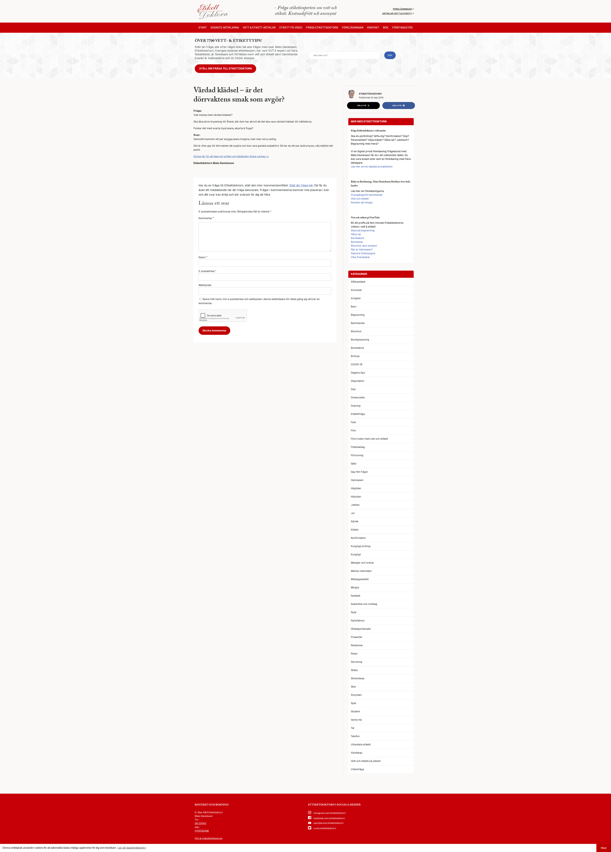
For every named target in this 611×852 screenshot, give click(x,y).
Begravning (358, 314)
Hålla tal (356, 234)
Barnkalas (357, 241)
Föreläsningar (402, 9)
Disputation (357, 380)
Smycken (356, 694)
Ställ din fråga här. (301, 185)
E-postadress (207, 271)
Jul (353, 513)
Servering (356, 661)
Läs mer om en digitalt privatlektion (372, 166)
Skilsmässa (357, 678)
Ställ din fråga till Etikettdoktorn (225, 68)
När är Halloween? (362, 249)
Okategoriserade (361, 628)
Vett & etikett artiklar (259, 27)
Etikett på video (290, 27)
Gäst (353, 463)
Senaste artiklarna (225, 27)
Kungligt (356, 554)
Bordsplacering (360, 339)
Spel (353, 703)
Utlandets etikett (361, 744)
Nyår (354, 612)
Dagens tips (358, 372)
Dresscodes (358, 397)
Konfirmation (358, 537)
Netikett (355, 595)
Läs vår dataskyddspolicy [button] (132, 847)
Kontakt (373, 27)
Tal (352, 727)
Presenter (356, 637)
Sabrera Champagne (363, 253)
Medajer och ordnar (362, 562)
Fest (353, 422)
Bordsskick (357, 238)
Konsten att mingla (362, 202)
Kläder (355, 529)
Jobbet (355, 504)
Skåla (354, 670)
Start (202, 27)
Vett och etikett (360, 198)
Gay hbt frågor (359, 471)
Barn (353, 306)
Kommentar (206, 218)
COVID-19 (356, 364)
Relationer (357, 645)
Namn (203, 257)
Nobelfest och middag (364, 604)
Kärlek (354, 521)
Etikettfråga (358, 414)
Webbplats (205, 285)
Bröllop (355, 356)
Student (355, 711)
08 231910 (200, 823)
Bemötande (358, 323)
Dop (353, 389)
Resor (354, 653)
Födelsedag (358, 447)
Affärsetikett (358, 281)
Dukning (356, 405)
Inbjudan (356, 496)
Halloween (357, 480)
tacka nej (356, 719)
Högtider (356, 488)
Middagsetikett (360, 579)
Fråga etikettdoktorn (322, 27)
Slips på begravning (363, 230)
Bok (385, 27)
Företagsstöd (402, 27)
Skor (353, 686)
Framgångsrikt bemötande (366, 194)
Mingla (355, 587)
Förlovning (357, 455)
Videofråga (357, 769)
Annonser (356, 290)
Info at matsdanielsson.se (208, 838)
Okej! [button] (604, 848)
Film (353, 430)
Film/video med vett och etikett (369, 438)
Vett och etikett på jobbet (366, 761)
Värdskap (356, 752)
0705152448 (202, 831)
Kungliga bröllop (361, 546)
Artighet (356, 298)
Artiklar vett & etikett (397, 13)
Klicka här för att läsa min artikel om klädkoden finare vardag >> (231, 156)
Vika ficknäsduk (360, 257)
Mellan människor (361, 571)
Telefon (355, 736)
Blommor (356, 331)
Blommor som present (364, 245)
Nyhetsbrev (358, 620)
